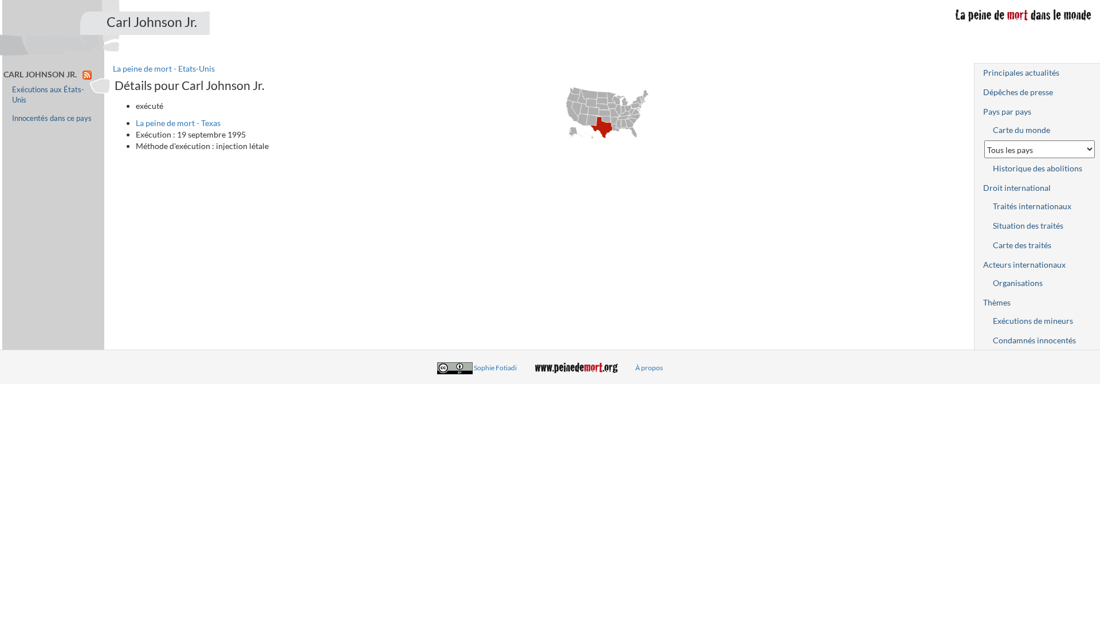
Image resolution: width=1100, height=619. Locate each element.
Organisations (1018, 283)
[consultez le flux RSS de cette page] (87, 74)
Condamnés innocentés (1034, 340)
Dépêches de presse (1018, 92)
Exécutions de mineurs (1033, 321)
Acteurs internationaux (1024, 264)
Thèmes (997, 302)
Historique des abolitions (1037, 168)
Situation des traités (1028, 225)
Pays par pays (1007, 111)
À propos (649, 367)
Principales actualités (1021, 72)
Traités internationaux (1032, 206)
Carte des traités (1022, 245)
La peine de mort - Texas (178, 123)
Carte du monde (1021, 130)
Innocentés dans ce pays (52, 118)
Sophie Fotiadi (495, 367)
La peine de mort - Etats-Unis (164, 68)
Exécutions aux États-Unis (48, 94)
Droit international (1017, 188)
